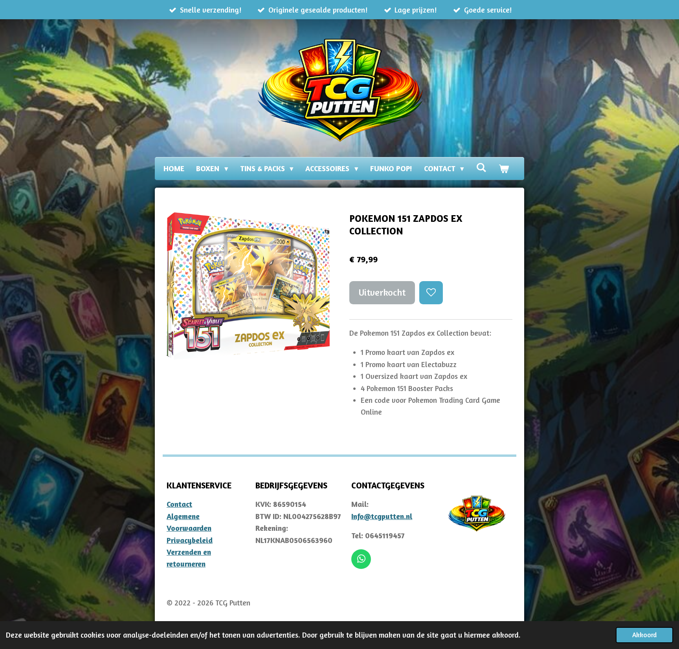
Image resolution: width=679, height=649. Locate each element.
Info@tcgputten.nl (381, 516)
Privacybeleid (190, 540)
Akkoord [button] (644, 635)
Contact (179, 503)
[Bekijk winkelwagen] (503, 168)
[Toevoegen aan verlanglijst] (430, 292)
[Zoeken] (481, 167)
